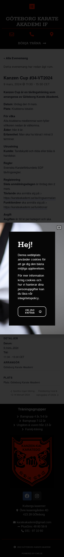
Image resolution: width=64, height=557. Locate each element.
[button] (59, 227)
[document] (32, 278)
